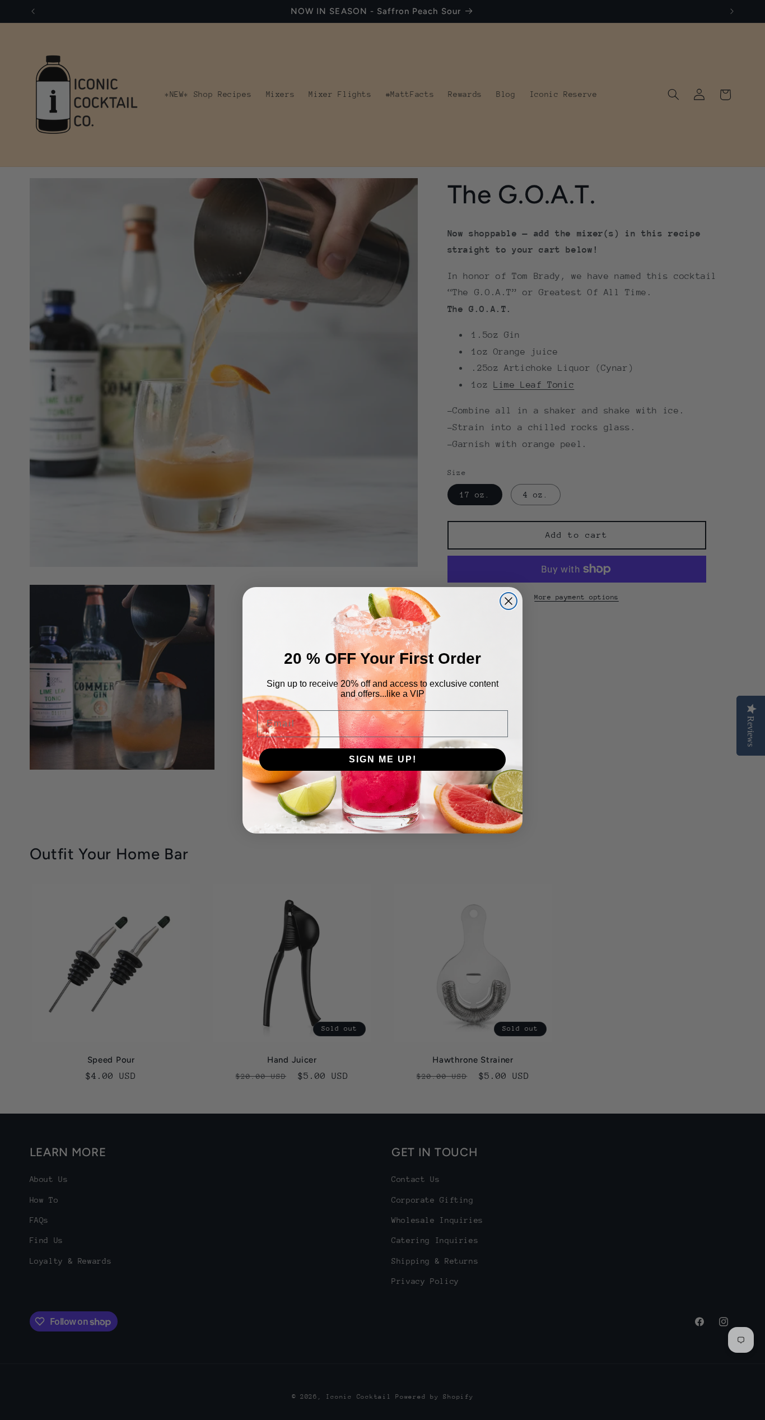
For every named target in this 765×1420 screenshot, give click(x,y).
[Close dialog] (508, 601)
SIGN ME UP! (383, 759)
